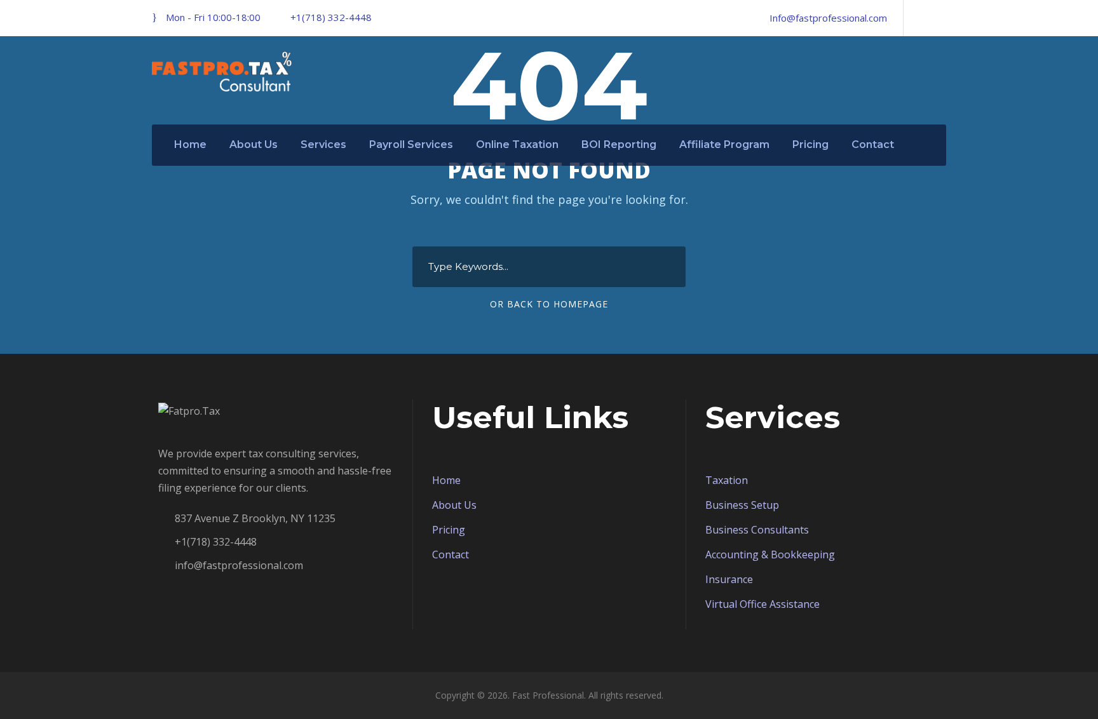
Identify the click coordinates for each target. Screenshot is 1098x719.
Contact (872, 144)
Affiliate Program (724, 144)
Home (190, 144)
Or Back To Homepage (549, 304)
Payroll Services (411, 144)
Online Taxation (517, 144)
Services (323, 144)
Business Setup (742, 505)
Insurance (729, 579)
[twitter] (942, 18)
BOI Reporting (618, 144)
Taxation (726, 480)
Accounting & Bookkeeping (770, 554)
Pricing (810, 144)
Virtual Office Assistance (762, 604)
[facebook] (921, 18)
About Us (253, 144)
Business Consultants (757, 530)
